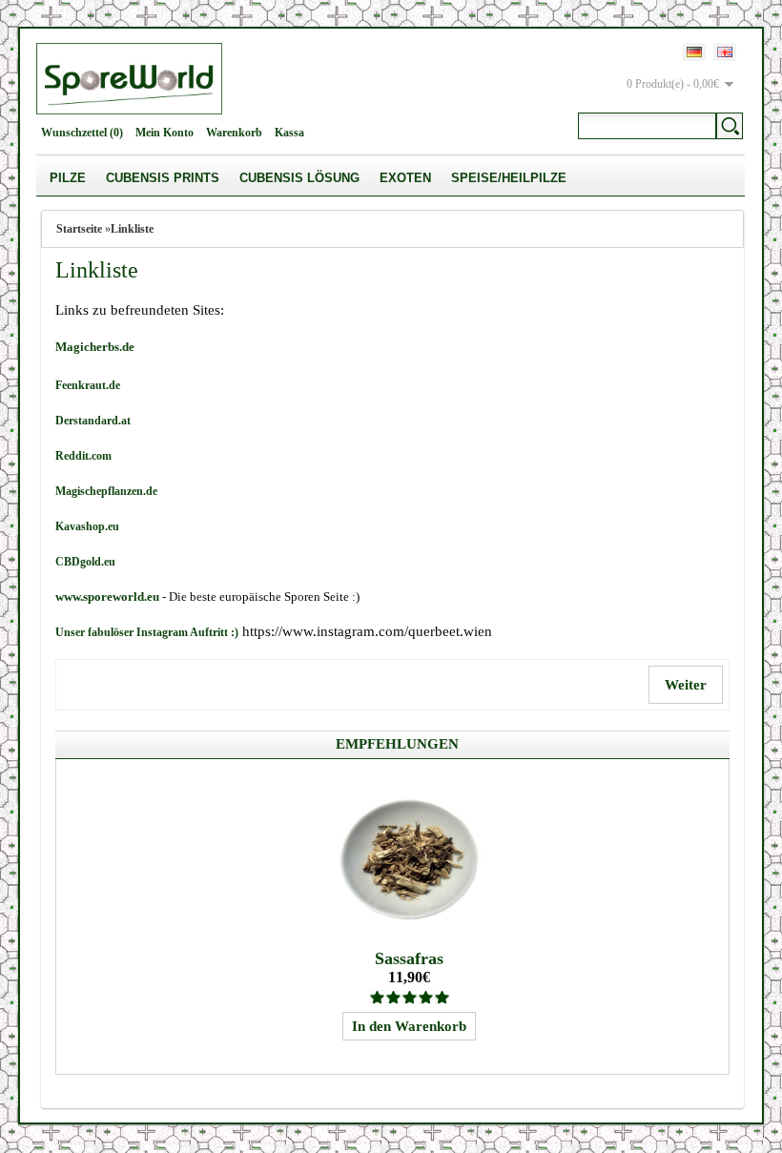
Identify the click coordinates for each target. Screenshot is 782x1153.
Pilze (68, 178)
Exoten (405, 178)
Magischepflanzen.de (106, 491)
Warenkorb (234, 132)
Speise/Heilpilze (508, 178)
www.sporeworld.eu (107, 596)
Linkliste (132, 229)
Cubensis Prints (162, 178)
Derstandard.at (93, 420)
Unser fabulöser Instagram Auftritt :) (146, 632)
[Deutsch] (694, 52)
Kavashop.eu (87, 526)
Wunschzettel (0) (82, 132)
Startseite (79, 229)
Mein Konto (164, 132)
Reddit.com (83, 456)
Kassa (289, 132)
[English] (724, 52)
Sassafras (409, 958)
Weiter (685, 684)
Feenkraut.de (87, 385)
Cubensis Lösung (299, 178)
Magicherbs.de (94, 347)
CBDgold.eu (85, 561)
